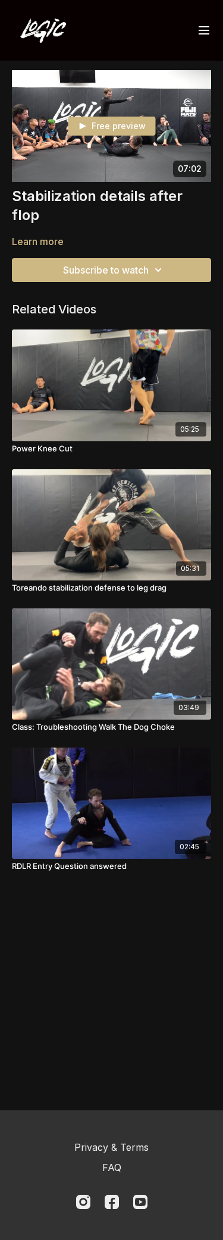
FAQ (111, 1167)
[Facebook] (112, 1202)
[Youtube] (140, 1202)
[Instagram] (83, 1202)
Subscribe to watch (106, 270)
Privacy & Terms (111, 1147)
